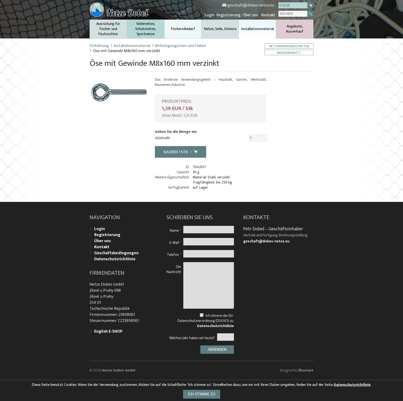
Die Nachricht (174, 269)
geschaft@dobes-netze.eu (250, 5)
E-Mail (175, 242)
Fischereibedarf (183, 29)
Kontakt (268, 15)
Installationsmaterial (257, 29)
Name (175, 230)
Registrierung (228, 15)
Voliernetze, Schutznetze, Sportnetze (145, 29)
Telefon (174, 254)
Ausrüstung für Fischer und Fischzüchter (108, 29)
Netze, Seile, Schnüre (220, 29)
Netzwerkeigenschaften (289, 46)
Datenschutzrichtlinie (114, 259)
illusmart (305, 370)
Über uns (250, 15)
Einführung (99, 45)
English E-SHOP (108, 331)
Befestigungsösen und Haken (180, 45)
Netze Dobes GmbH (118, 370)
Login (209, 15)
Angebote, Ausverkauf (294, 29)
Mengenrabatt (289, 52)
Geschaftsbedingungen (116, 253)
